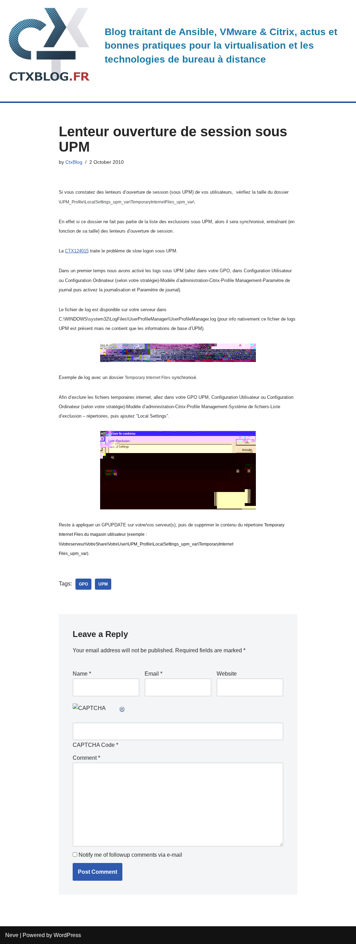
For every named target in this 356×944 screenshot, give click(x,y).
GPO (83, 584)
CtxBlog (73, 162)
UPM (103, 584)
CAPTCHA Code (94, 745)
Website (227, 674)
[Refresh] (122, 708)
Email (153, 674)
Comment (86, 758)
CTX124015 (77, 250)
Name (82, 674)
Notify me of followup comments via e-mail (130, 855)
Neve (11, 935)
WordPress (67, 935)
